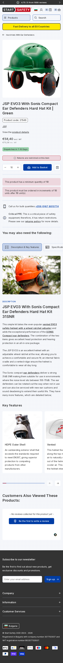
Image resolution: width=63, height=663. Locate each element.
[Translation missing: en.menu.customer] (41, 9)
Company (8, 593)
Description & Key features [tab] (25, 247)
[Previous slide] (3, 2)
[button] (31, 521)
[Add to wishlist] (57, 167)
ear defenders (31, 372)
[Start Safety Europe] (17, 9)
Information (9, 602)
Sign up (50, 579)
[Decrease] (5, 167)
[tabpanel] (31, 371)
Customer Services (13, 611)
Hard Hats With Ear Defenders (20, 35)
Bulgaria (13, 626)
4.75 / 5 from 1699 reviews (34, 2)
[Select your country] (35, 10)
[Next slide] (60, 2)
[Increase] (18, 167)
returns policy (33, 221)
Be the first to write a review (34, 521)
